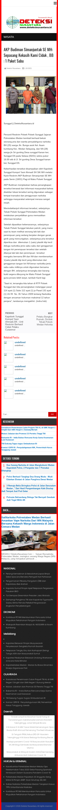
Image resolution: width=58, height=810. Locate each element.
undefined (20, 342)
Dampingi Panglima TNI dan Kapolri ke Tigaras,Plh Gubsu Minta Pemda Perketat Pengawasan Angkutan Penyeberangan (29, 602)
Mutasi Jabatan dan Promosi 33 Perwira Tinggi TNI (23, 434)
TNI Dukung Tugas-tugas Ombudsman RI (19, 444)
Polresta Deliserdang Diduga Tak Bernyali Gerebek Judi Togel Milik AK (30, 498)
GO (52, 414)
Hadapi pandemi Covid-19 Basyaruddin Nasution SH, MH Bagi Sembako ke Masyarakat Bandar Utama (30, 744)
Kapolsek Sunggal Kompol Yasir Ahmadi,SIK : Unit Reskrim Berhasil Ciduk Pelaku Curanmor (14, 323)
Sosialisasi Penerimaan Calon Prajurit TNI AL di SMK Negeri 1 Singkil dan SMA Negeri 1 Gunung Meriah (28, 429)
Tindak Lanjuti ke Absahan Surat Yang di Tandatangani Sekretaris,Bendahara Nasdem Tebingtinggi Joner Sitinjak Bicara (30, 719)
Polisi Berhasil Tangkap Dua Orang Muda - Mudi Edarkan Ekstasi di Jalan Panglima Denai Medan (29, 478)
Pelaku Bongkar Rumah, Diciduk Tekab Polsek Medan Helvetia (44, 320)
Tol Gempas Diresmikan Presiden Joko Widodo (28, 595)
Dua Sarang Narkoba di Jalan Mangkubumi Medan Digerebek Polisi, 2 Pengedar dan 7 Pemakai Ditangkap (27, 468)
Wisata (9, 36)
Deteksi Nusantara (29, 806)
